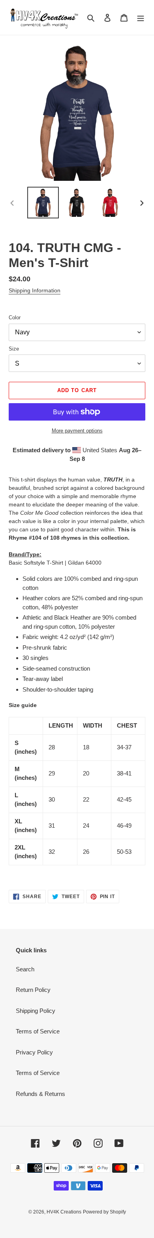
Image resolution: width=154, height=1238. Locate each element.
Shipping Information (34, 290)
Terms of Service (38, 1031)
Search (25, 969)
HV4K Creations (64, 1212)
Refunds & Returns (40, 1093)
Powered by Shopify (104, 1212)
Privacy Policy (34, 1052)
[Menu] (140, 17)
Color (15, 317)
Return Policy (33, 989)
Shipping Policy (35, 1010)
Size (14, 349)
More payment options (77, 431)
